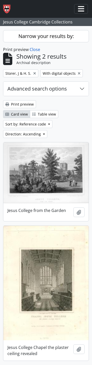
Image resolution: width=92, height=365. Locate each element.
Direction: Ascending (23, 134)
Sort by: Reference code (26, 124)
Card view (19, 114)
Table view (46, 114)
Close (35, 49)
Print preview (22, 104)
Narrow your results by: (46, 36)
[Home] (9, 9)
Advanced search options (37, 88)
